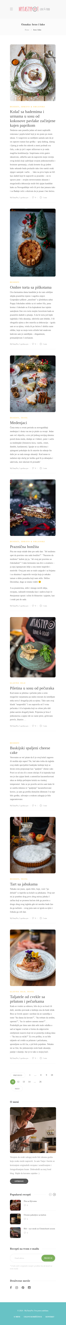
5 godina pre (23, 197)
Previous (17, 1075)
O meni (17, 1317)
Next (17, 1089)
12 (18, 1082)
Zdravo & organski (33, 107)
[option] (33, 1219)
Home (27, 30)
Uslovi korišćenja (33, 1317)
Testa (24, 418)
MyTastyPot (14, 197)
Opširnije (19, 1181)
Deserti (14, 107)
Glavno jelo (18, 683)
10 (52, 1075)
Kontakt (50, 1317)
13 (24, 1082)
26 (40, 1082)
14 (29, 1082)
